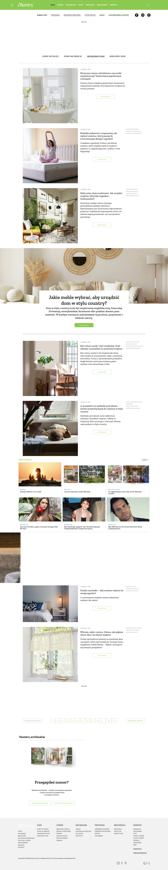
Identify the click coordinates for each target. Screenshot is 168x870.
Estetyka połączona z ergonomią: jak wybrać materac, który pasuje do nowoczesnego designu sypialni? (98, 136)
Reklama (21, 845)
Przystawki (137, 831)
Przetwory (137, 842)
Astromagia (90, 15)
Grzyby (97, 833)
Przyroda (90, 5)
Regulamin (22, 836)
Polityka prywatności (26, 838)
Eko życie (79, 836)
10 (98, 721)
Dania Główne (138, 836)
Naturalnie (71, 5)
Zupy (135, 833)
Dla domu (79, 833)
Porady (59, 833)
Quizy (80, 5)
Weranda (55, 15)
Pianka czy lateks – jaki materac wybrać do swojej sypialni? (101, 592)
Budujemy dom (42, 836)
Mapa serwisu (23, 843)
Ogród (60, 5)
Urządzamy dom (85, 69)
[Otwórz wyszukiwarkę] (148, 5)
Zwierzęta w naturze (103, 831)
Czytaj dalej (105, 96)
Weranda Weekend (72, 15)
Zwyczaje (117, 831)
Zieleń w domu (61, 836)
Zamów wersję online (40, 803)
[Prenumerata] (144, 862)
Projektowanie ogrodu (62, 839)
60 (109, 721)
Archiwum (22, 833)
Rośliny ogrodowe (63, 831)
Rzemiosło (118, 829)
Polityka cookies (24, 840)
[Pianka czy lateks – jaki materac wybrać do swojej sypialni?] (50, 603)
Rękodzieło (102, 5)
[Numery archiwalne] (51, 760)
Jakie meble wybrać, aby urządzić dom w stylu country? (84, 300)
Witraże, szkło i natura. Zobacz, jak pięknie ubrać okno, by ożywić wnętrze (101, 633)
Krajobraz (99, 836)
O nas (20, 831)
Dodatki (136, 840)
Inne (135, 845)
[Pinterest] (149, 15)
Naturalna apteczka (83, 831)
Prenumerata (140, 853)
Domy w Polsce (42, 829)
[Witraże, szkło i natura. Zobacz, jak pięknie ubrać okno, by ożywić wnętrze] (50, 654)
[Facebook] (136, 15)
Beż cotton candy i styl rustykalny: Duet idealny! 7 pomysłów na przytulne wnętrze (101, 347)
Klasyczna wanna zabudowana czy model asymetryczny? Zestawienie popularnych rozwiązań (100, 76)
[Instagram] (142, 15)
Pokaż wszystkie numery (63, 803)
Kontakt (21, 847)
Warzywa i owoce (63, 829)
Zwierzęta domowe (102, 829)
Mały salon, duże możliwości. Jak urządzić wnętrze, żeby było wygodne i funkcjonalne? (101, 196)
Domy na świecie (43, 831)
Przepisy (113, 5)
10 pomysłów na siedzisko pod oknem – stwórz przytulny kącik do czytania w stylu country (101, 408)
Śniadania (137, 829)
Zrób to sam (118, 833)
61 (115, 721)
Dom (53, 5)
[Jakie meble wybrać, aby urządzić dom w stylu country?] (84, 276)
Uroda (78, 829)
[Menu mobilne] (12, 5)
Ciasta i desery (138, 838)
